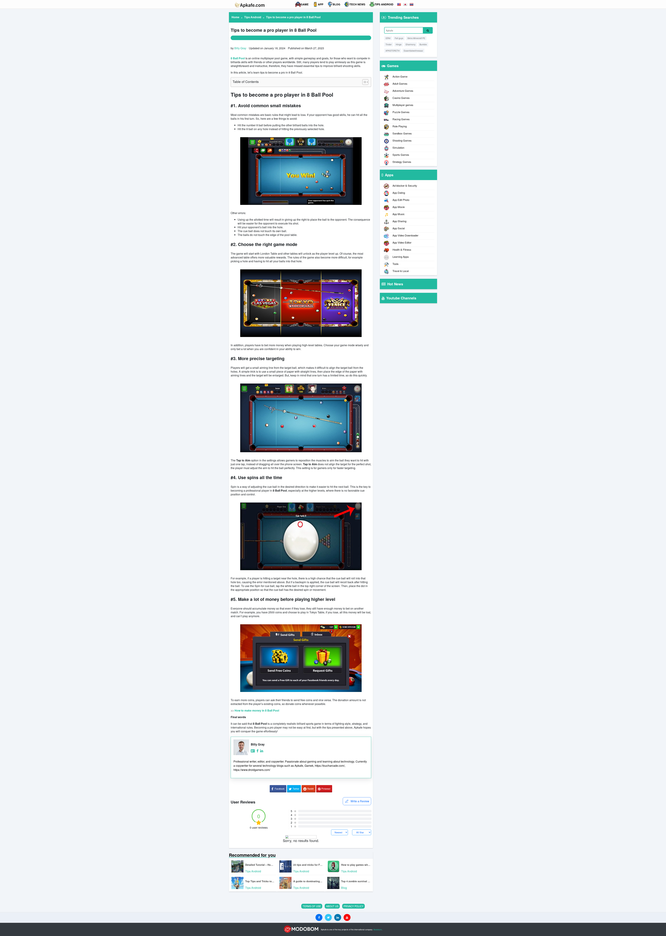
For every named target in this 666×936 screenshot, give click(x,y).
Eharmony (410, 44)
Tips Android (252, 17)
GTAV (388, 38)
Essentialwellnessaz (413, 50)
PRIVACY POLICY (353, 906)
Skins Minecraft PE (416, 38)
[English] (399, 4)
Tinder (389, 44)
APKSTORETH (393, 50)
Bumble (423, 44)
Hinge (399, 44)
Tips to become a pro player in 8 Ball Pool (293, 17)
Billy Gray (240, 48)
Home (235, 17)
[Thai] (412, 4)
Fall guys (399, 38)
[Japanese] (405, 4)
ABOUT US (332, 906)
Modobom (377, 929)
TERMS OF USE (312, 906)
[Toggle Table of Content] (364, 82)
